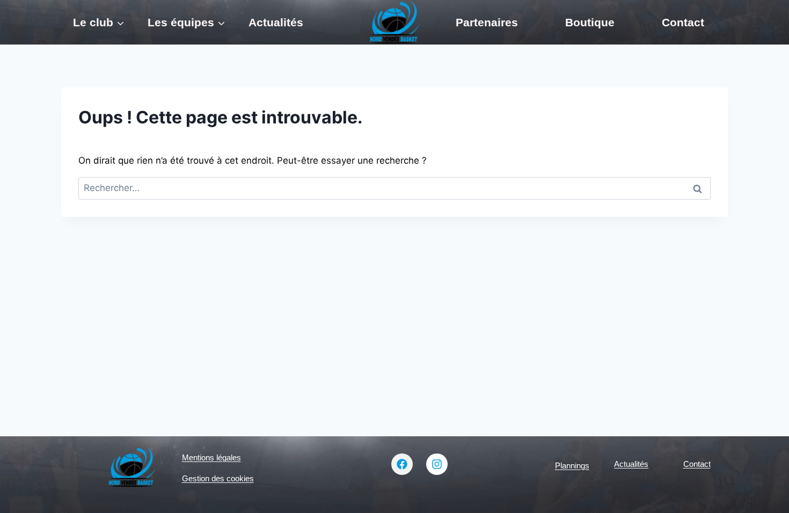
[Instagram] (437, 464)
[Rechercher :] (394, 187)
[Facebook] (402, 464)
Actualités (276, 22)
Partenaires (487, 22)
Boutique (590, 22)
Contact (683, 22)
